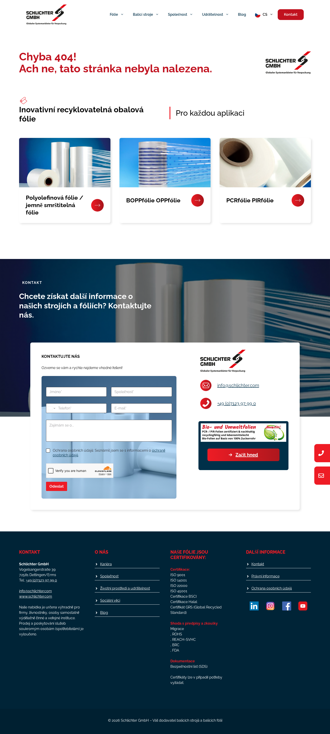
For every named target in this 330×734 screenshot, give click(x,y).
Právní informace (265, 576)
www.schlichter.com (35, 596)
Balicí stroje (143, 14)
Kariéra (106, 564)
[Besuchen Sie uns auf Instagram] (270, 606)
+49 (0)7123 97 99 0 (236, 403)
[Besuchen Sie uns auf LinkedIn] (254, 606)
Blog (242, 14)
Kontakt (290, 14)
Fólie (114, 14)
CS (265, 14)
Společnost (177, 14)
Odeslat (56, 486)
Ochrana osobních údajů (271, 588)
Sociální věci (110, 600)
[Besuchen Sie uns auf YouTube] (303, 606)
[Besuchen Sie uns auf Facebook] (286, 606)
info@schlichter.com (238, 385)
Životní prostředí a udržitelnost (125, 588)
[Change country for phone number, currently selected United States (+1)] (51, 408)
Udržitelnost (212, 14)
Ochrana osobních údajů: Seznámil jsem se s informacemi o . (109, 452)
